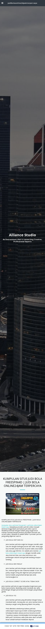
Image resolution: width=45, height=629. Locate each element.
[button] (2, 3)
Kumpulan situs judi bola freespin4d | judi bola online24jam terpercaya (22, 526)
